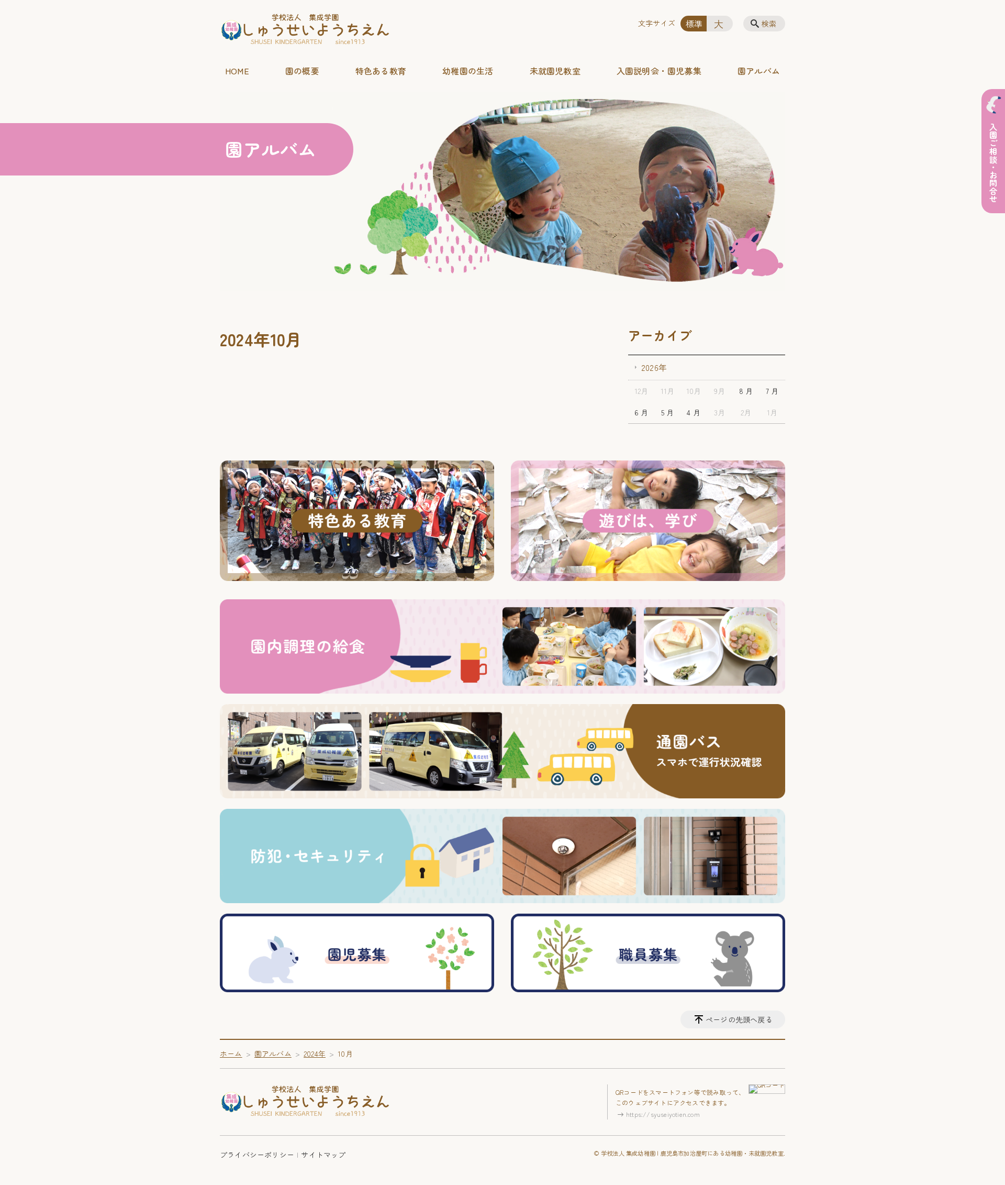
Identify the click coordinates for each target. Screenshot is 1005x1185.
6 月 (641, 412)
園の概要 (302, 70)
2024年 (315, 1053)
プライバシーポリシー (257, 1154)
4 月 (693, 412)
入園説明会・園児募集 (659, 70)
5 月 (667, 412)
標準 (694, 23)
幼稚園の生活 (467, 70)
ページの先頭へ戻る (739, 1019)
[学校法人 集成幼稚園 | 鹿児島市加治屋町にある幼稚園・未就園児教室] (305, 30)
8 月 (746, 391)
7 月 (772, 391)
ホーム (231, 1053)
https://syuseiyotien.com (663, 1114)
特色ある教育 (380, 70)
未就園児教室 (555, 70)
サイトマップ (323, 1154)
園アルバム (759, 70)
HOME (237, 70)
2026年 (654, 367)
